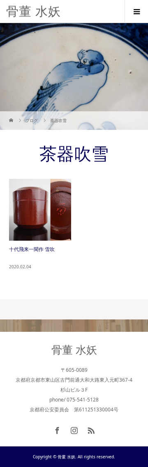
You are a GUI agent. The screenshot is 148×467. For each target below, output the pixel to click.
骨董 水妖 (33, 11)
